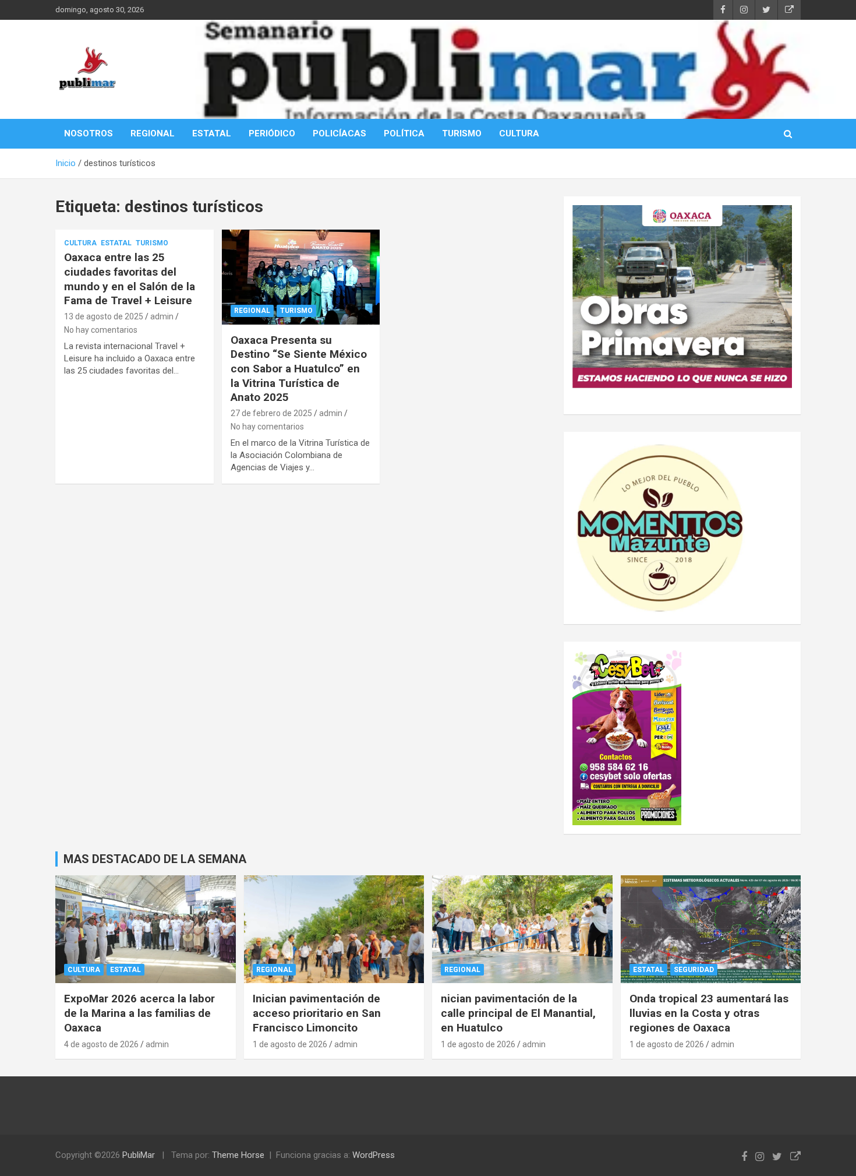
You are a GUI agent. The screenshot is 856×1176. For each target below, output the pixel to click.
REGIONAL (152, 133)
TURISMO (462, 133)
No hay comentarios (100, 330)
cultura (80, 243)
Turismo (152, 243)
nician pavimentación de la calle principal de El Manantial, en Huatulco (518, 1013)
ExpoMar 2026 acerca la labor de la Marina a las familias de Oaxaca (139, 1013)
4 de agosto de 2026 (101, 1044)
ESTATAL (211, 133)
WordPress (373, 1155)
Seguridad (694, 970)
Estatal (116, 243)
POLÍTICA (404, 133)
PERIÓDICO (272, 133)
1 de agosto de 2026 (290, 1044)
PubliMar (138, 1155)
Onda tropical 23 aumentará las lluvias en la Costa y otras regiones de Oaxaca (708, 1013)
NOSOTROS (88, 133)
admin (162, 316)
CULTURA (519, 133)
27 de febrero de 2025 (271, 413)
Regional (252, 311)
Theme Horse (238, 1155)
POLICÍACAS (339, 133)
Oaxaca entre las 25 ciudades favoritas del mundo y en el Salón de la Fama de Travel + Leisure (129, 279)
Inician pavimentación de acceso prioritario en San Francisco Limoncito (317, 1013)
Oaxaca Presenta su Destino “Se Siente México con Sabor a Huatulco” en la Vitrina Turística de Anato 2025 (299, 368)
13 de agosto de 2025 (103, 316)
